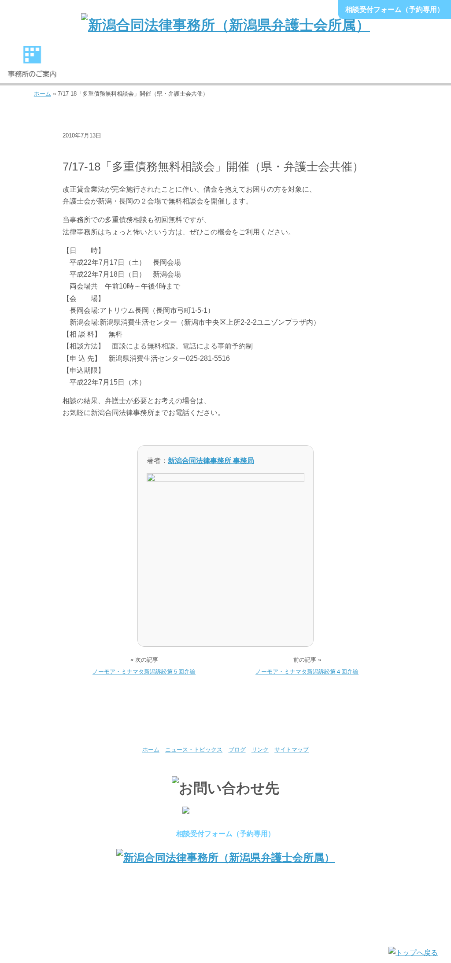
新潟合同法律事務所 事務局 (211, 460)
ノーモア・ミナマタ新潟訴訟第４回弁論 (307, 671)
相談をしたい (225, 65)
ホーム (42, 93)
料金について (290, 65)
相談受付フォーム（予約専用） (394, 9)
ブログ (237, 749)
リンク (260, 749)
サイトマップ (291, 749)
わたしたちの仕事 (161, 65)
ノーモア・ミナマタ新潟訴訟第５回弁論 (144, 671)
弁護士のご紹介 (96, 65)
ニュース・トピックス (97, 149)
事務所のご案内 (32, 65)
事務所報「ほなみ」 (354, 65)
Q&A (419, 65)
